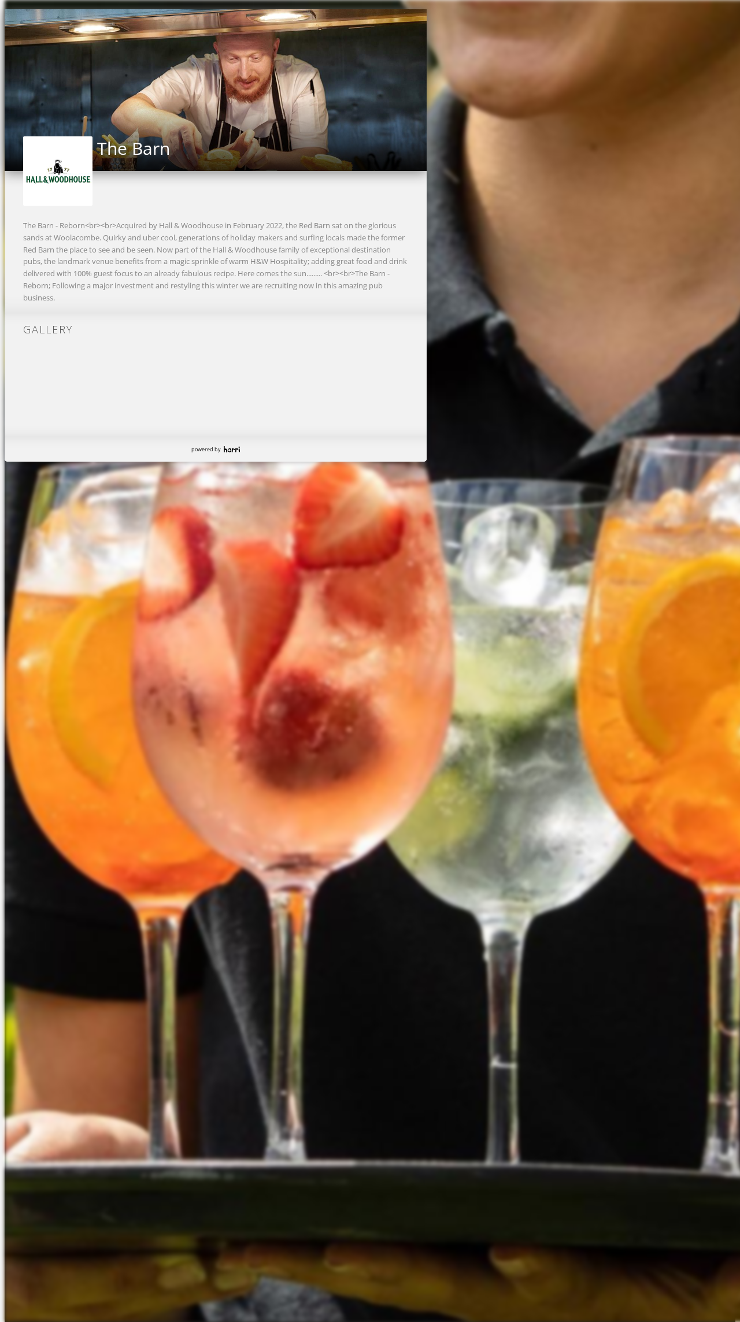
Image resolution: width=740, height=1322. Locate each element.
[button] (14, 86)
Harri (232, 449)
